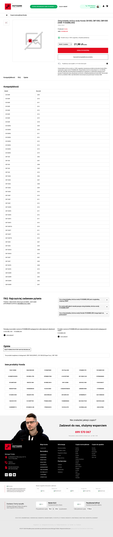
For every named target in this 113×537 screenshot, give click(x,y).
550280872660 (25, 518)
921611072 (18, 518)
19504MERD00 (30, 388)
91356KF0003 (47, 370)
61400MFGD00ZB (12, 376)
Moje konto (44, 444)
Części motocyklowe (82, 444)
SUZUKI (60, 467)
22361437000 (100, 407)
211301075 (55, 518)
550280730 (41, 518)
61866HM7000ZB (65, 388)
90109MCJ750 (30, 376)
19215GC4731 (65, 407)
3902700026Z (75, 518)
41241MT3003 (65, 376)
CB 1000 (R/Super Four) (44, 355)
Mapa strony (61, 458)
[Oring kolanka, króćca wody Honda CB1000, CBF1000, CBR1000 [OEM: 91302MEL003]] (34, 41)
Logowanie (43, 448)
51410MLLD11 (44, 472)
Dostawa (78, 524)
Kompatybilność (9, 77)
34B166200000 (44, 469)
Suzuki (77, 470)
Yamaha (77, 477)
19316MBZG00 (100, 370)
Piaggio (77, 468)
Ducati (77, 455)
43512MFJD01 (65, 394)
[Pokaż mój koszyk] (107, 6)
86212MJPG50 (83, 401)
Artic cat (94, 457)
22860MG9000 (83, 388)
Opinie (26, 77)
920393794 (88, 518)
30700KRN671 (82, 394)
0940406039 (43, 454)
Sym (76, 472)
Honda (77, 461)
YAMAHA (60, 472)
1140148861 (43, 474)
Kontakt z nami (61, 450)
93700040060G (100, 376)
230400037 (95, 518)
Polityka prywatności (61, 524)
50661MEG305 (30, 370)
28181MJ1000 (82, 382)
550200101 (68, 518)
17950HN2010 (47, 407)
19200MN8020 (65, 401)
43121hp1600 (65, 370)
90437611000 (30, 382)
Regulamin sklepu (62, 453)
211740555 (62, 518)
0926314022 (43, 459)
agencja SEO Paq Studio (77, 528)
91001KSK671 (100, 382)
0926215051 (43, 462)
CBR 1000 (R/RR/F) (32, 355)
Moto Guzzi (78, 466)
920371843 (82, 518)
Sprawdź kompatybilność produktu (83, 57)
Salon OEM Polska (88, 528)
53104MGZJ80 (30, 407)
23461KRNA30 (47, 394)
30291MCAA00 (100, 401)
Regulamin (36, 524)
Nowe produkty (62, 448)
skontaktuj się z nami (23, 303)
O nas (59, 455)
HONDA (60, 464)
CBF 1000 (54, 355)
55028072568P (48, 518)
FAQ (19, 77)
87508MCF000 (47, 376)
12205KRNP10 (12, 407)
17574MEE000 (100, 388)
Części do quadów (98, 444)
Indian (77, 463)
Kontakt (72, 524)
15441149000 (12, 370)
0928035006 (43, 457)
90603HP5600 (12, 388)
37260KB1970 (82, 370)
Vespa (77, 475)
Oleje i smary (63, 6)
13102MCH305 (13, 394)
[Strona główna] (7, 15)
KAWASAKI (61, 469)
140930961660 (33, 518)
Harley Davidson (79, 459)
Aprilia (77, 448)
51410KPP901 (30, 401)
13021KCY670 (12, 401)
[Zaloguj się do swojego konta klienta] (103, 6)
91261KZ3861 (47, 388)
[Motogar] (13, 6)
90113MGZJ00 (83, 376)
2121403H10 (43, 464)
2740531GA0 (43, 477)
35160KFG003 (12, 382)
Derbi (76, 453)
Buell (76, 451)
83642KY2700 (30, 394)
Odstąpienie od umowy (48, 524)
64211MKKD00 (100, 394)
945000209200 (44, 467)
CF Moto (94, 455)
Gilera (76, 457)
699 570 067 (83, 431)
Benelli (77, 450)
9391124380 (65, 382)
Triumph (77, 474)
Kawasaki (77, 464)
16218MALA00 (83, 407)
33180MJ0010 (47, 382)
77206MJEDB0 (48, 401)
